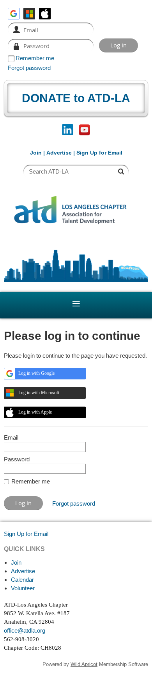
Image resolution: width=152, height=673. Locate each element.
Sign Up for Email (26, 533)
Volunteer (23, 588)
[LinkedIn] (67, 130)
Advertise (59, 153)
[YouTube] (84, 130)
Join (36, 153)
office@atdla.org (24, 630)
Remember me (35, 58)
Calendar (22, 579)
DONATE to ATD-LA (76, 98)
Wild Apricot (84, 664)
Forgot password (29, 67)
